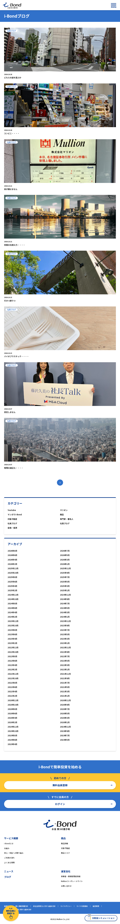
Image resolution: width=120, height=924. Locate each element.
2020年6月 (12, 713)
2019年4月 (12, 744)
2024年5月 (65, 608)
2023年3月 (65, 638)
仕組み (6, 848)
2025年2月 (12, 590)
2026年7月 (65, 550)
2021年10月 (13, 678)
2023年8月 (12, 630)
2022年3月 (65, 665)
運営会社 (65, 871)
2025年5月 (65, 581)
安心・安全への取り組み (13, 853)
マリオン (64, 510)
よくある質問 (9, 862)
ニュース (8, 871)
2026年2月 (12, 564)
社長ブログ (65, 523)
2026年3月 (65, 559)
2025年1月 (65, 590)
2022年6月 (12, 660)
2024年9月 (65, 599)
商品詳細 (64, 843)
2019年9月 (65, 731)
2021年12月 (13, 673)
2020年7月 (65, 709)
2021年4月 (12, 691)
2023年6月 (12, 634)
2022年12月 (13, 647)
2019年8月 (12, 735)
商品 (62, 514)
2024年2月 (12, 616)
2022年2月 (12, 669)
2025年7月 (65, 577)
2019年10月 (13, 731)
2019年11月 (65, 726)
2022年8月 (12, 656)
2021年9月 (65, 678)
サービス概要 (11, 838)
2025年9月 (65, 572)
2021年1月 (65, 695)
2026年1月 (65, 564)
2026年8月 (12, 550)
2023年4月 (12, 638)
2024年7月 (65, 603)
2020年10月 (13, 704)
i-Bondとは (8, 843)
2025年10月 (13, 572)
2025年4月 (12, 586)
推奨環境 (96, 906)
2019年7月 (65, 735)
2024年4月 (12, 612)
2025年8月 (12, 577)
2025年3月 (65, 586)
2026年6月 (12, 555)
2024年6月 (12, 608)
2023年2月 (12, 643)
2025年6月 (12, 581)
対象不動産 (12, 519)
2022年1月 (65, 669)
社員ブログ (12, 523)
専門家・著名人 (66, 519)
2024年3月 (65, 612)
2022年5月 (65, 660)
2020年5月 (65, 713)
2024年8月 (12, 603)
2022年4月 (12, 665)
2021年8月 (12, 682)
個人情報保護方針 (21, 906)
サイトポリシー (66, 906)
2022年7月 (65, 656)
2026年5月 (65, 555)
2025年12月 (13, 568)
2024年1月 (65, 616)
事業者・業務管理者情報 (70, 876)
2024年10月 (13, 599)
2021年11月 (65, 673)
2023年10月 (13, 625)
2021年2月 (12, 695)
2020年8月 (12, 709)
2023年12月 (13, 621)
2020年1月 (65, 722)
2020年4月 (12, 717)
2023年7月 (65, 630)
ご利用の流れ (9, 857)
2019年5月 (65, 739)
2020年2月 (12, 722)
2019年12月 (13, 726)
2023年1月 (65, 643)
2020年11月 (65, 700)
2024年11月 (65, 594)
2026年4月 (12, 559)
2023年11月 (65, 621)
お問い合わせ (66, 886)
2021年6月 (12, 687)
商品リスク (65, 853)
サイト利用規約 (82, 906)
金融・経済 (12, 527)
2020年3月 (65, 717)
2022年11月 (65, 647)
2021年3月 (65, 691)
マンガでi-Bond (15, 514)
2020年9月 (65, 704)
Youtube (12, 510)
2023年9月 (65, 625)
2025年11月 (65, 568)
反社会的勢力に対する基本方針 (44, 906)
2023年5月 (65, 634)
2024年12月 (13, 594)
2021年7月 (65, 682)
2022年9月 (65, 652)
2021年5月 (65, 687)
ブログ (7, 877)
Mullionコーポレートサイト (72, 881)
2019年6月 (12, 739)
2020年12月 (13, 700)
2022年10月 (13, 652)
